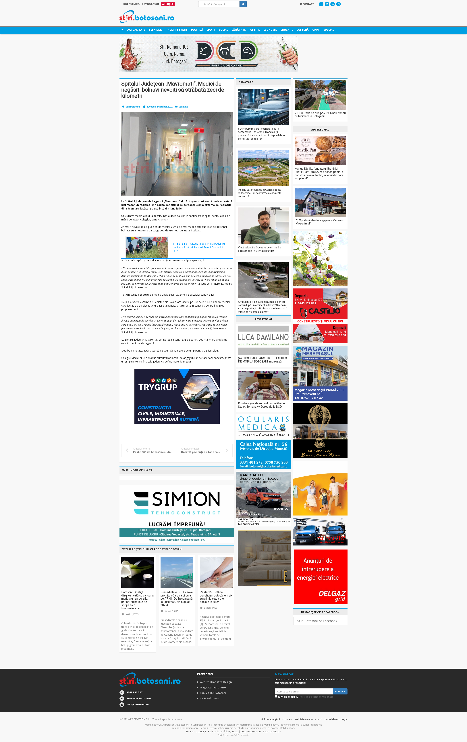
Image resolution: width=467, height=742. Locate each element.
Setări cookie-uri (272, 731)
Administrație (178, 29)
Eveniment (156, 29)
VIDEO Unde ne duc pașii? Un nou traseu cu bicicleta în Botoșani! (320, 114)
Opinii (316, 29)
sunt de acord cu (305, 696)
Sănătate (239, 29)
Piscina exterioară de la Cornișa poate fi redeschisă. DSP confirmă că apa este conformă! (260, 193)
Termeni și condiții (196, 731)
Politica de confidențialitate (316, 696)
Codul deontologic (336, 719)
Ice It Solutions (209, 698)
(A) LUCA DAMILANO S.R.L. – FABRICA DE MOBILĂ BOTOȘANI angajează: (262, 359)
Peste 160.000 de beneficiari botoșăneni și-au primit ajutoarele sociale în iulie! (216, 597)
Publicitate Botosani (213, 693)
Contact (287, 719)
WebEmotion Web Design (216, 682)
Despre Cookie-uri (251, 731)
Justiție (254, 29)
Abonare (340, 691)
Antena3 (163, 219)
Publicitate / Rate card (308, 719)
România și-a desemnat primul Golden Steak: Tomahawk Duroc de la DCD (262, 405)
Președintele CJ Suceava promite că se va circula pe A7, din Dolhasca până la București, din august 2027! (177, 598)
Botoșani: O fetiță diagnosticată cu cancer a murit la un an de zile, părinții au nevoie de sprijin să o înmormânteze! (137, 600)
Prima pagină (271, 719)
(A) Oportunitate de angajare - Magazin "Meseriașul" (319, 222)
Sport (211, 29)
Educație (287, 29)
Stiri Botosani (133, 106)
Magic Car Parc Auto (213, 687)
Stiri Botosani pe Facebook (317, 621)
